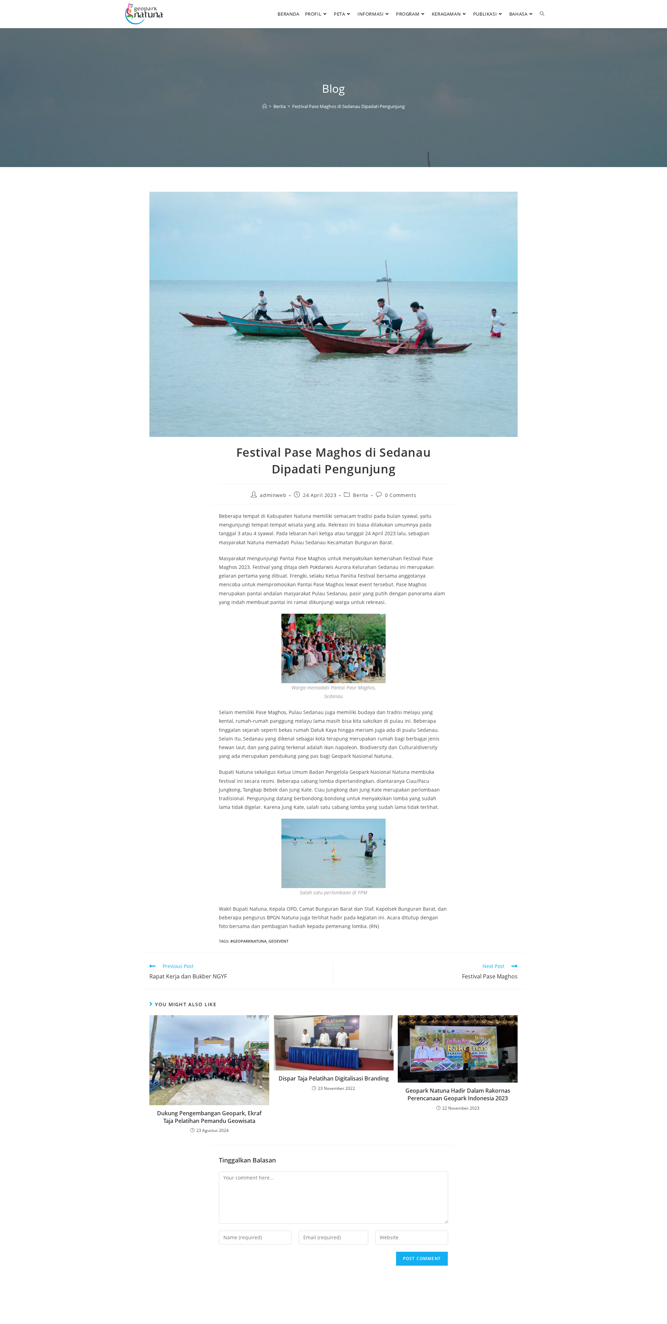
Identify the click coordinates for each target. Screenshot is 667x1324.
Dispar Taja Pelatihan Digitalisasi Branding (334, 1078)
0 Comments (400, 495)
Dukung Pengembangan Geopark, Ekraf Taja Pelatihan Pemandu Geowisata (209, 1117)
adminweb (273, 495)
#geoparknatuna (248, 941)
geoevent (278, 941)
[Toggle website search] (542, 14)
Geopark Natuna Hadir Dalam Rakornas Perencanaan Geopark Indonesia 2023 (457, 1094)
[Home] (264, 106)
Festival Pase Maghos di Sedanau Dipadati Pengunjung (348, 106)
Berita (360, 495)
